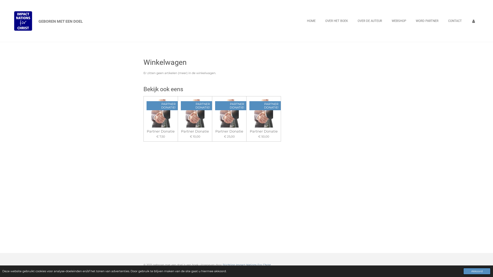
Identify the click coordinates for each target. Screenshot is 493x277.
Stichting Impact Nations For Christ (247, 265)
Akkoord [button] (477, 271)
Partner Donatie (161, 131)
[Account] (474, 21)
